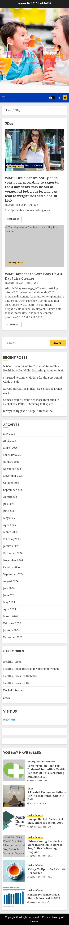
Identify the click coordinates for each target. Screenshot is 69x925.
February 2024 (12, 623)
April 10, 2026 (37, 804)
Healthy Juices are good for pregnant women (31, 669)
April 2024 (9, 609)
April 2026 (9, 440)
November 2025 (13, 475)
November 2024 (13, 560)
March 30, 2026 (38, 827)
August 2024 (10, 581)
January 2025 (11, 546)
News (6, 697)
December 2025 (12, 469)
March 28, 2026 (38, 877)
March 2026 (10, 447)
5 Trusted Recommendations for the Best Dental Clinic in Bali (46, 795)
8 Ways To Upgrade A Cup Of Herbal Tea (28, 411)
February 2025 (12, 539)
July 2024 (8, 588)
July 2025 (8, 504)
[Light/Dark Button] (52, 97)
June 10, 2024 (25, 205)
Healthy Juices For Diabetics (20, 676)
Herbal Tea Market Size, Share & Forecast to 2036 (43, 896)
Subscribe (65, 97)
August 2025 (10, 497)
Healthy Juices (16, 166)
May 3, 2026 (36, 781)
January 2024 (11, 630)
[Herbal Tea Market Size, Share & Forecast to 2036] (14, 896)
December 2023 (12, 637)
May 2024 (9, 602)
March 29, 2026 (38, 856)
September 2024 (13, 574)
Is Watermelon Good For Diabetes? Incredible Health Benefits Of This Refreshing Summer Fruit (46, 771)
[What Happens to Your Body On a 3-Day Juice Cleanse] (34, 246)
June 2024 (9, 595)
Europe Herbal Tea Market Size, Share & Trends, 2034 (45, 820)
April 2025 (9, 525)
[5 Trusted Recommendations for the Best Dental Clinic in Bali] (14, 796)
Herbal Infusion (13, 690)
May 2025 (9, 518)
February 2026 (12, 455)
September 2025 (13, 490)
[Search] (59, 98)
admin (10, 205)
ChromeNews (49, 917)
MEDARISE (9, 719)
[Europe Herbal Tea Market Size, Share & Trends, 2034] (14, 821)
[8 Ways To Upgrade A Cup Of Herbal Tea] (14, 871)
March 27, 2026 (38, 902)
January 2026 (11, 461)
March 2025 (10, 532)
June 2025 (9, 511)
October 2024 (11, 567)
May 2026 (9, 433)
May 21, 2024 (25, 283)
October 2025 (11, 483)
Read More (13, 219)
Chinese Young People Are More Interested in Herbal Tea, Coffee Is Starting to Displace (44, 846)
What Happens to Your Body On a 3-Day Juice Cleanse (34, 276)
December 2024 (12, 553)
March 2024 (10, 616)
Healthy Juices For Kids (17, 683)
